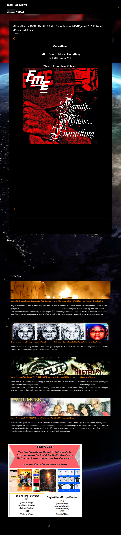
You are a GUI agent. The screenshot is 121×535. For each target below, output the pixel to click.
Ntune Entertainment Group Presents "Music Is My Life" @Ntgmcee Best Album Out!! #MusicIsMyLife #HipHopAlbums (56, 342)
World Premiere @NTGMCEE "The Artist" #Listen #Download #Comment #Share (42, 418)
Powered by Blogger (61, 525)
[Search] (45, 7)
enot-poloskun (67, 531)
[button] (14, 38)
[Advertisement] (60, 253)
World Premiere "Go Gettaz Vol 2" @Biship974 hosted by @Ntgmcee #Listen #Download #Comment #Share (53, 377)
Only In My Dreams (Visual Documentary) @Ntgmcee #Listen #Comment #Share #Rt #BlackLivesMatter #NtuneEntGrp (57, 301)
